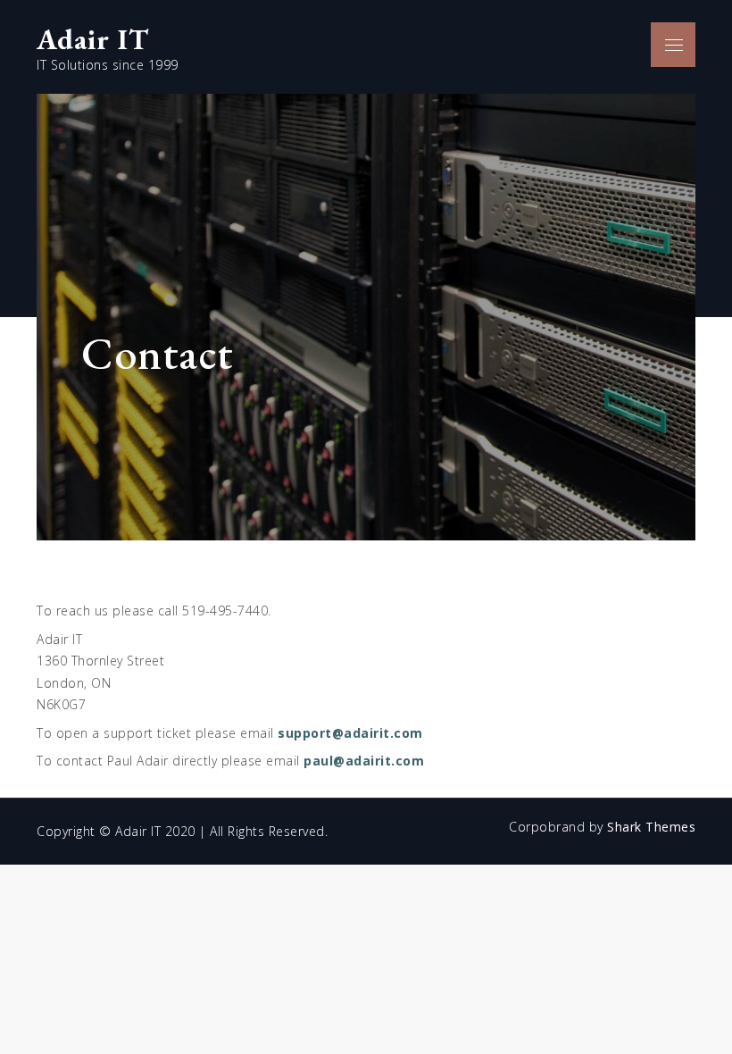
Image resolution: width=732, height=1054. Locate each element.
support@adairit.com (350, 732)
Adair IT (93, 39)
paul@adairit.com (364, 760)
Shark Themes (651, 826)
